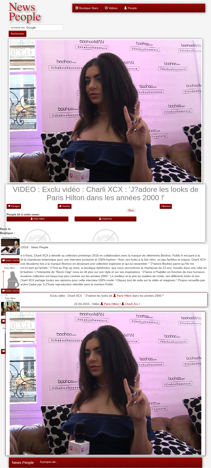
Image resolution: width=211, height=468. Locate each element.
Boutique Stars (88, 8)
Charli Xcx (131, 304)
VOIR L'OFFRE (12, 260)
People (132, 8)
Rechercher (17, 33)
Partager (15, 206)
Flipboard (165, 206)
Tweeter (65, 206)
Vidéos (112, 8)
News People (23, 463)
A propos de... (49, 461)
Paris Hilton (124, 295)
